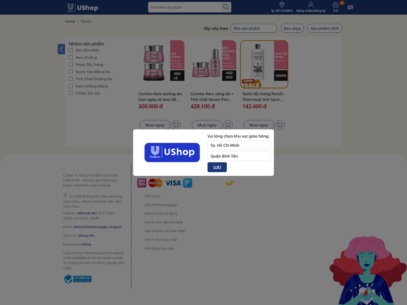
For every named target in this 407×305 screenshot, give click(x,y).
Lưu (217, 167)
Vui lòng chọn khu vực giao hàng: (238, 136)
